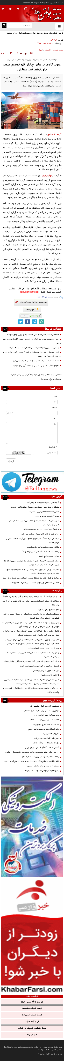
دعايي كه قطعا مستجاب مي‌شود (46, 738)
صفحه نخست (58, 50)
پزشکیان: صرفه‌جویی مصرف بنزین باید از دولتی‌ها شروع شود (35, 507)
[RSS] (3, 9)
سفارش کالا (46, 297)
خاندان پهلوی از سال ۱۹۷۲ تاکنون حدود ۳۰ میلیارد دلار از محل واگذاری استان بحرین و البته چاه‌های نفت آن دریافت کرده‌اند (31, 633)
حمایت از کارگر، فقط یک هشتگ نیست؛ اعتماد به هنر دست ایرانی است (31, 578)
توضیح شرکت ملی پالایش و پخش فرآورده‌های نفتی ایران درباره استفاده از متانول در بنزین (33, 35)
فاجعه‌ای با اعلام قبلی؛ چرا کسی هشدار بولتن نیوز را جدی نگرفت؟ (33, 334)
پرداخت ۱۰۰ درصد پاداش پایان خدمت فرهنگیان (40, 756)
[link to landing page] (47, 13)
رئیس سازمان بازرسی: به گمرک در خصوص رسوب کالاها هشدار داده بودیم (32, 341)
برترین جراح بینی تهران (32, 1002)
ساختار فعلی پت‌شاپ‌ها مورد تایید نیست (43, 547)
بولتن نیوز (47, 176)
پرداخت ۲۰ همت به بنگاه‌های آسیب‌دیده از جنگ (40, 551)
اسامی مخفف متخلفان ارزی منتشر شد (43, 511)
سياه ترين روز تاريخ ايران (49, 556)
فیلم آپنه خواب (32, 1021)
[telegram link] (34, 321)
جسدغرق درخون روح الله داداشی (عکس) (42, 765)
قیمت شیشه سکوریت (32, 1008)
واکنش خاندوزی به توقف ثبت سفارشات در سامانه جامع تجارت (34, 347)
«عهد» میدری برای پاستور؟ (48, 609)
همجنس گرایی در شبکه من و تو (46, 715)
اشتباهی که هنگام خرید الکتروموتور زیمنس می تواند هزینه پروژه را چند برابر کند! (31, 602)
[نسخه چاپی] (2, 53)
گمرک (40, 50)
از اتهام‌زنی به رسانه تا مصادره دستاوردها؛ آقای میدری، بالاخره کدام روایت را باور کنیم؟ (32, 654)
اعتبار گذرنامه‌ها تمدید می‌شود (47, 516)
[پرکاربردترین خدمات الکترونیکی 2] (32, 827)
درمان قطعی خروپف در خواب (32, 1028)
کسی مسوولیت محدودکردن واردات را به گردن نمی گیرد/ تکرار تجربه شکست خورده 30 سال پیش (32, 354)
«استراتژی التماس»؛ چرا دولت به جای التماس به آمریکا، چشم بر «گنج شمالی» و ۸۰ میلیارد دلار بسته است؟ (31, 616)
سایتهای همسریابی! (51, 733)
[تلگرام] (32, 482)
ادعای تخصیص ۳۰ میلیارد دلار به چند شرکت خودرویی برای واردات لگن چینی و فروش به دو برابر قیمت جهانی (31, 562)
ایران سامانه (44, 1054)
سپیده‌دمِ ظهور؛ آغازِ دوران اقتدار (46, 670)
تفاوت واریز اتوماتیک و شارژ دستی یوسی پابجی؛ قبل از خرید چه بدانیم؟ (31, 596)
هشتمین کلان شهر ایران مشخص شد (44, 706)
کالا (39, 297)
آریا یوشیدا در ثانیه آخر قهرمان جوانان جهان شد (40, 534)
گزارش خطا (30, 309)
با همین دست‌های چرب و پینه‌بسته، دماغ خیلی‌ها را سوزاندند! (34, 582)
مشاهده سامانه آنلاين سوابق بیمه (46, 724)
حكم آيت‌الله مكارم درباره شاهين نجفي (43, 729)
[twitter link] (20, 321)
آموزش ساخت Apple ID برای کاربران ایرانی (42, 747)
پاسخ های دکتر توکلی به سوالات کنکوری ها (42, 770)
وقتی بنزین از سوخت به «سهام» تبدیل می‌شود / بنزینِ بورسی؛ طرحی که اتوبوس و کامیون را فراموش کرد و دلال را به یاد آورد (30, 624)
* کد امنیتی (52, 447)
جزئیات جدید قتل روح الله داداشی (46, 742)
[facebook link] (27, 321)
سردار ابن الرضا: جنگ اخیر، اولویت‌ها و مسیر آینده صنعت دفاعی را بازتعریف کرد (32, 540)
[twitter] (10, 9)
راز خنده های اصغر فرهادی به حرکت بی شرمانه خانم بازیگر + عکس (32, 752)
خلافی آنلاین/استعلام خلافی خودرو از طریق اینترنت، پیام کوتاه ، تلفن (31, 761)
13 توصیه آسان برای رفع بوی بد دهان (44, 719)
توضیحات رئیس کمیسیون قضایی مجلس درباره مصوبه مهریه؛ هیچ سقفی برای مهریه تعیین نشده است (32, 571)
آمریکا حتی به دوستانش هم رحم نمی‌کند (43, 502)
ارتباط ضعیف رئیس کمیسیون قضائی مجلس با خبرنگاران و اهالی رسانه (31, 661)
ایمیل (54, 407)
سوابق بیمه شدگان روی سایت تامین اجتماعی (41, 710)
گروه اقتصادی (54, 135)
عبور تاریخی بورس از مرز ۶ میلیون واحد (43, 648)
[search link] (4, 25)
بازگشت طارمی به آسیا (50, 675)
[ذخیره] (11, 53)
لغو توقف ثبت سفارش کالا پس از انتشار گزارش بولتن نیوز (36, 360)
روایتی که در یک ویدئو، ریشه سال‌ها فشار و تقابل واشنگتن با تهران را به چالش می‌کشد (31, 690)
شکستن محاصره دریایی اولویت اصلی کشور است (39, 666)
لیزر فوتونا (32, 1035)
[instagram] (26, 9)
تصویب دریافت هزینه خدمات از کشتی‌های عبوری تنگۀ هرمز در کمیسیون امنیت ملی (34, 522)
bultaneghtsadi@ (29, 292)
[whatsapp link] (41, 321)
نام (55, 396)
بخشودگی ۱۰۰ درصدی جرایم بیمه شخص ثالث (41, 529)
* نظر (55, 418)
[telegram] (18, 8)
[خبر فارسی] (32, 935)
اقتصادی (48, 50)
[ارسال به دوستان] (6, 53)
